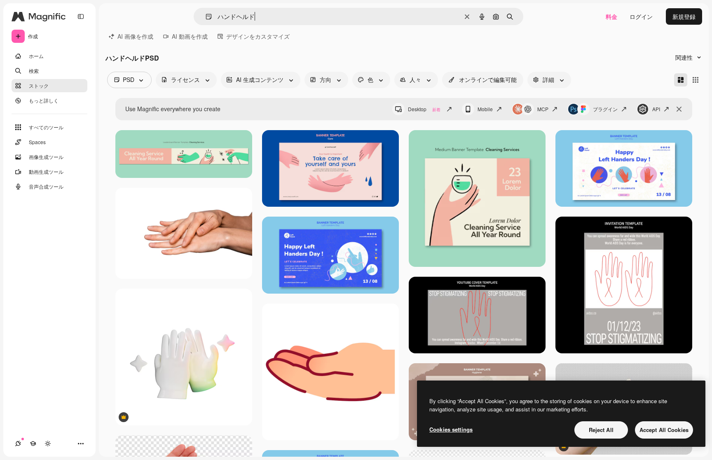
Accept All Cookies (664, 430)
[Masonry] (680, 79)
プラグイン (605, 108)
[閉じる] (679, 109)
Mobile (485, 108)
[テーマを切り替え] (47, 443)
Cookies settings (451, 429)
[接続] (18, 443)
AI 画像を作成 (135, 36)
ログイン (641, 16)
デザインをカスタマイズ (258, 36)
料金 (611, 16)
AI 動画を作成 (190, 36)
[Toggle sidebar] (80, 16)
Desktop (424, 108)
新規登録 (684, 16)
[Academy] (33, 443)
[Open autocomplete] (205, 17)
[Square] (695, 79)
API (656, 108)
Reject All (601, 430)
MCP (542, 108)
